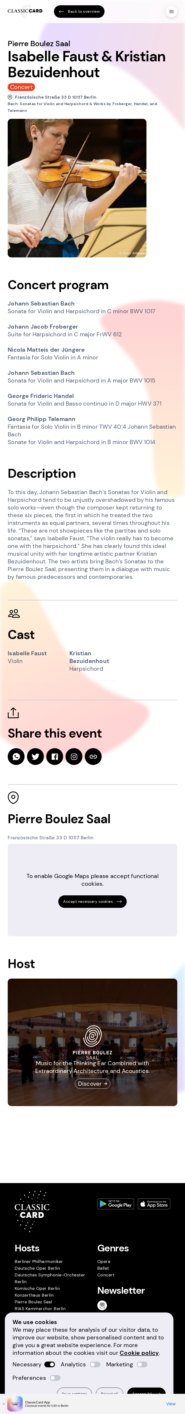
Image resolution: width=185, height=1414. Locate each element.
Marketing (119, 1364)
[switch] (49, 1364)
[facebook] (54, 756)
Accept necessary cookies (88, 901)
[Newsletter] (104, 1305)
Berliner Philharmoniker (39, 1261)
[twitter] (35, 756)
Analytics (73, 1364)
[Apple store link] (154, 1203)
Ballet (103, 1268)
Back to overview (84, 11)
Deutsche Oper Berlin (37, 1268)
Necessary (27, 1364)
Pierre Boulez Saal (33, 1302)
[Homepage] (25, 11)
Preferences (29, 1378)
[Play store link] (115, 1203)
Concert (106, 1275)
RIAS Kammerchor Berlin (40, 1309)
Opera (104, 1261)
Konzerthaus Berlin (34, 1295)
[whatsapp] (16, 756)
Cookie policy (139, 1353)
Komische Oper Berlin (37, 1288)
